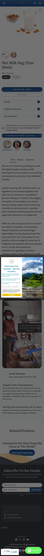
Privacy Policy (12, 292)
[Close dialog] (42, 258)
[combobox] (3, 286)
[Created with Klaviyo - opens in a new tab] (22, 298)
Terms (15, 292)
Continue (11, 295)
